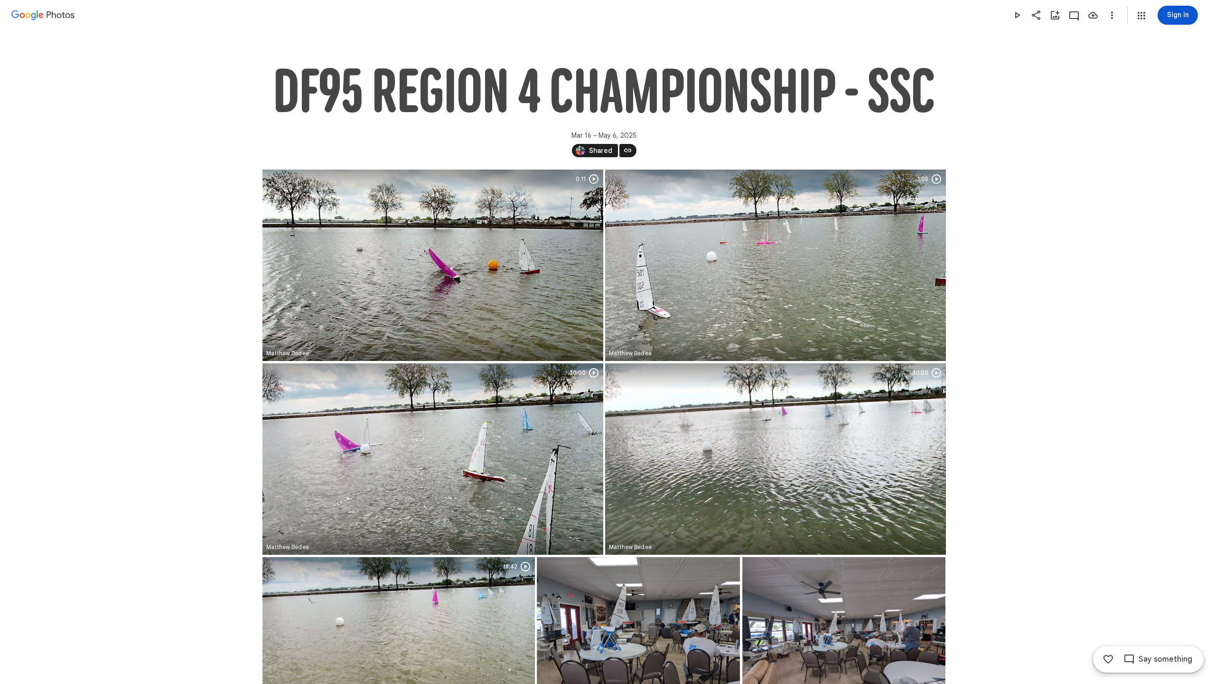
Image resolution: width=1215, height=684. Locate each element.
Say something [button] (1165, 659)
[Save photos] (1093, 15)
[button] (1141, 15)
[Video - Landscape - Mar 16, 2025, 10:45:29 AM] (432, 459)
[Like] (1108, 659)
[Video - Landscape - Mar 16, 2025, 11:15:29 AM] (775, 459)
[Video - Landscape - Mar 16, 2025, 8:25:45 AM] (432, 265)
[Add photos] (1055, 15)
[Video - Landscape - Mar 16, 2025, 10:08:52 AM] (775, 265)
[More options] (1112, 15)
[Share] (1036, 15)
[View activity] (1074, 15)
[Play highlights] (1017, 15)
